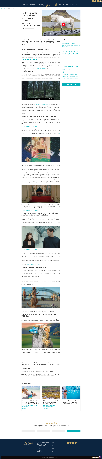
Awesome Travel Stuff (29, 28)
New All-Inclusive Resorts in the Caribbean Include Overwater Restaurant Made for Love (71, 66)
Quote (53, 447)
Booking (54, 445)
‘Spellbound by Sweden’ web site (43, 104)
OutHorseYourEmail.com (40, 68)
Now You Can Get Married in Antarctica (70, 76)
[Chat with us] (99, 457)
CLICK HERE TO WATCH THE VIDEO (30, 102)
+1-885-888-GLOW (41, 446)
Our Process (40, 4)
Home (24, 4)
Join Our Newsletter (96, 457)
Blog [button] (70, 4)
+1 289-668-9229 (41, 445)
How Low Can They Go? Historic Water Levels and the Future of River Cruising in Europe (70, 54)
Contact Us (74, 4)
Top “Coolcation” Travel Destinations (69, 58)
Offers (66, 4)
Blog (53, 451)
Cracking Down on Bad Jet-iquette (69, 74)
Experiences (61, 4)
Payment (54, 448)
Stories (5, 8)
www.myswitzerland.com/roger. (33, 264)
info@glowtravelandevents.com (44, 448)
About (27, 4)
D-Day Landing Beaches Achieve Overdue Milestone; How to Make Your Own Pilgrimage (71, 46)
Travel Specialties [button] (32, 4)
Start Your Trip (71, 84)
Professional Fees (56, 450)
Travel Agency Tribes (57, 457)
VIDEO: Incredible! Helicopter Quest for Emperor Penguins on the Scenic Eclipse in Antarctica (71, 71)
